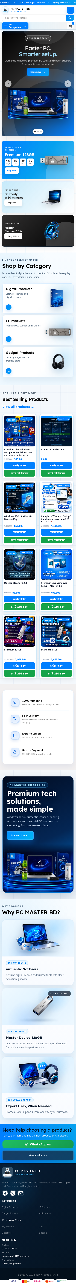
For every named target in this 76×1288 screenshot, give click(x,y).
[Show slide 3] (41, 131)
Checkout (6, 1232)
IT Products (44, 1207)
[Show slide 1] (35, 131)
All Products (45, 1213)
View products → (38, 1155)
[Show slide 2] (38, 131)
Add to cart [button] (19, 473)
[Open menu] (70, 10)
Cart (41, 1226)
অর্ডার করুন (19, 465)
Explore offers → (20, 835)
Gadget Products (10, 1213)
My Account (8, 1226)
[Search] (70, 18)
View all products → (18, 406)
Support (43, 1232)
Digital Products (9, 1207)
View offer (38, 71)
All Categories (15, 26)
